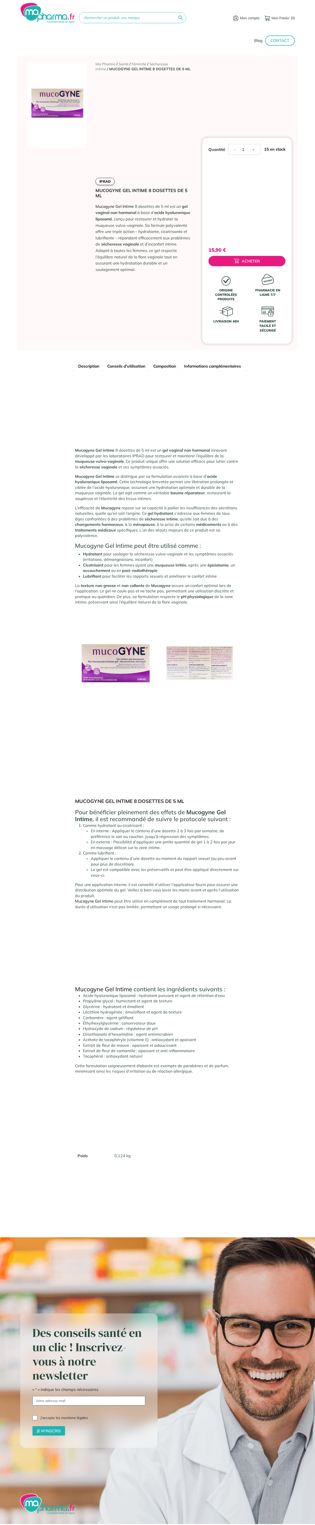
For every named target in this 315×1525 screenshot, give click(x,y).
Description (88, 366)
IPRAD (105, 181)
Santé (123, 64)
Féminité (139, 64)
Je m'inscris (49, 1430)
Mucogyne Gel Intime (114, 206)
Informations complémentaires (212, 366)
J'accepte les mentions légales (64, 1418)
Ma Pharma (105, 64)
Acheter (251, 261)
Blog (258, 40)
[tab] (89, 366)
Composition (164, 366)
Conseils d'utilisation (126, 366)
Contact (279, 40)
